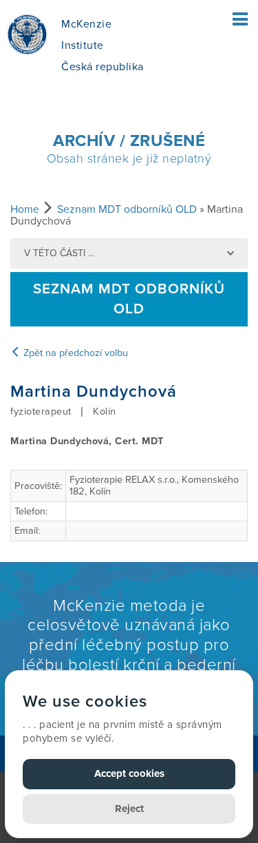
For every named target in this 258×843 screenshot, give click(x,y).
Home (24, 209)
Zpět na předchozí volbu (74, 353)
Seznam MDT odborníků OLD (127, 209)
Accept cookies (129, 773)
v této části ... (59, 253)
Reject (129, 808)
